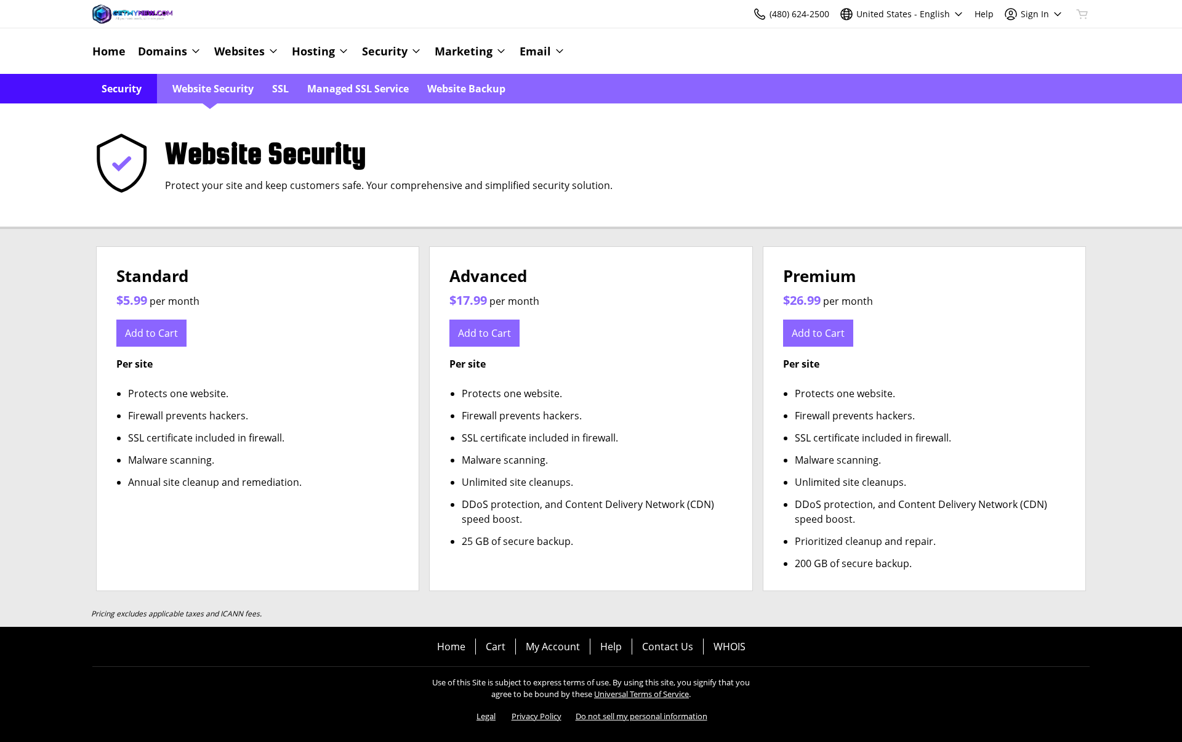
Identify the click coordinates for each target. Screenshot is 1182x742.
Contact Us (667, 646)
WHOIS (730, 646)
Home (451, 646)
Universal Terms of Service (641, 694)
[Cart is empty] (1082, 14)
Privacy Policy (536, 716)
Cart (495, 646)
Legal (486, 716)
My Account (553, 646)
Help (611, 646)
